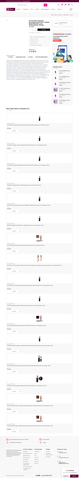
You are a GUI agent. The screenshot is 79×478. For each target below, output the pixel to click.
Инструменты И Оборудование (26, 464)
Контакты (59, 9)
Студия (36, 9)
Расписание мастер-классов (49, 454)
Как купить (37, 461)
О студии (48, 451)
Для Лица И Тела (26, 457)
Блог (32, 9)
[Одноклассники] (35, 51)
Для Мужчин (25, 459)
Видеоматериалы (45, 9)
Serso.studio (21, 475)
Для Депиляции (26, 455)
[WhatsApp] (31, 51)
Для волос (60, 14)
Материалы (48, 456)
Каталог (55, 14)
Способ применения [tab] (41, 57)
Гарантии (36, 459)
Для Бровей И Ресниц (27, 453)
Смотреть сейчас (26, 1)
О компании (25, 9)
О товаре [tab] (10, 57)
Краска (71, 14)
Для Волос (25, 451)
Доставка (36, 457)
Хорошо (74, 476)
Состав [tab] (30, 57)
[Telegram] (29, 51)
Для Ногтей (25, 461)
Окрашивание (66, 14)
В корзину (44, 29)
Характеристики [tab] (20, 57)
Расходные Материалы (28, 466)
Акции (53, 9)
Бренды (18, 9)
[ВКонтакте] (33, 51)
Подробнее (56, 40)
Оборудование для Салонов (27, 469)
